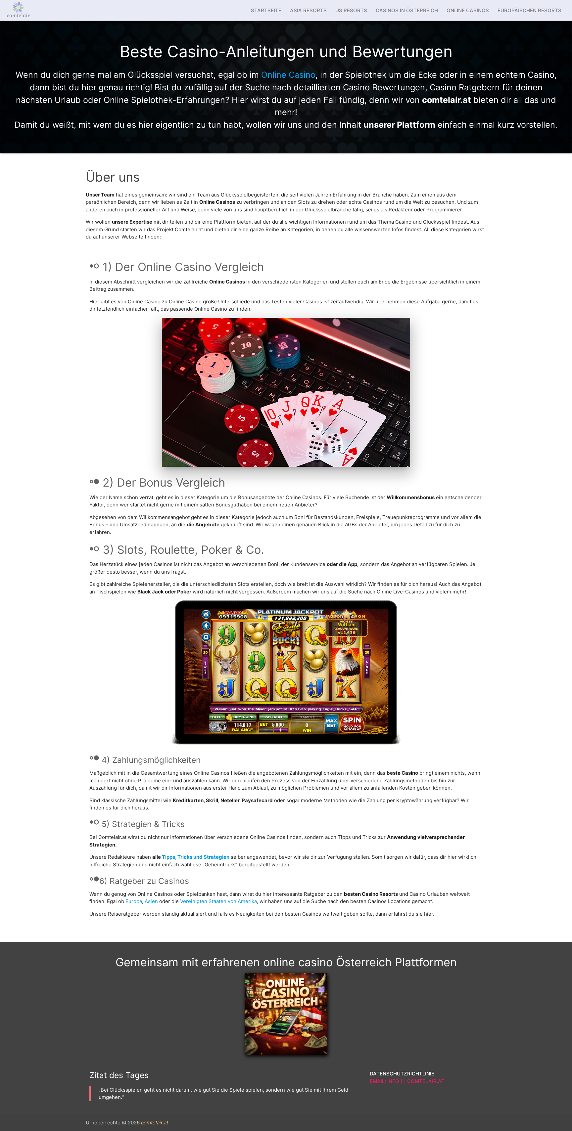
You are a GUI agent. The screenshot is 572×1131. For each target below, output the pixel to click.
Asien (151, 901)
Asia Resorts (308, 10)
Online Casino (288, 75)
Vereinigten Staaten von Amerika (218, 901)
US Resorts (351, 10)
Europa (133, 901)
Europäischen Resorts (529, 10)
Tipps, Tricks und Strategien (195, 857)
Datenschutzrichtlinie (402, 1073)
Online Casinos (468, 10)
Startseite (266, 10)
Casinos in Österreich (407, 10)
